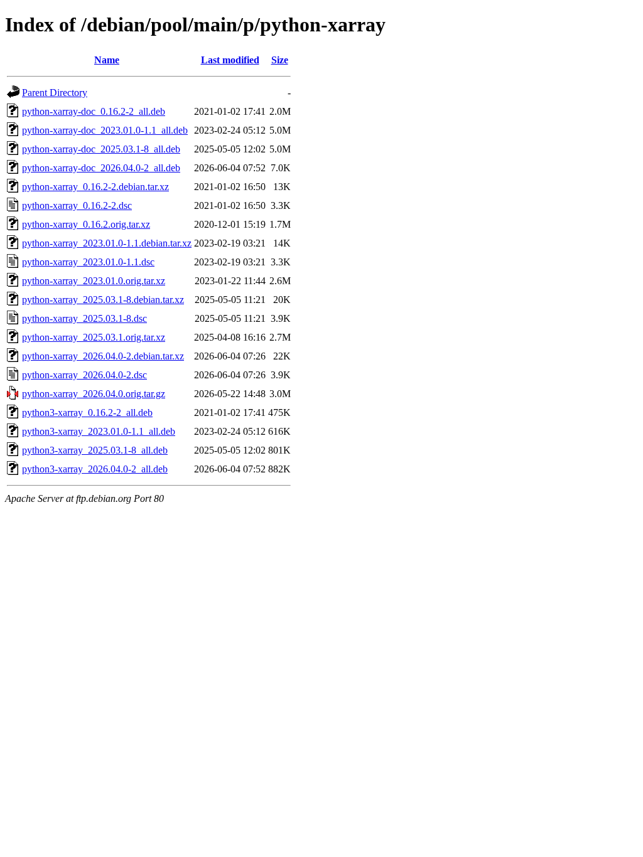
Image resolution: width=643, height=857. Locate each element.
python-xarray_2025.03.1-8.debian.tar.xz (103, 299)
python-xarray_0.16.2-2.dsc (77, 205)
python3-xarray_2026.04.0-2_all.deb (95, 469)
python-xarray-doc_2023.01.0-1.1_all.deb (105, 130)
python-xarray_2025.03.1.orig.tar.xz (93, 337)
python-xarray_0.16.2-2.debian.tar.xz (95, 186)
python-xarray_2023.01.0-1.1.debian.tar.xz (107, 243)
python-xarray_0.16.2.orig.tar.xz (86, 224)
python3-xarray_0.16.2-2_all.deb (87, 412)
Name (106, 60)
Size (279, 60)
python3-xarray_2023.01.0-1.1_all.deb (98, 431)
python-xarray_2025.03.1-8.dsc (84, 318)
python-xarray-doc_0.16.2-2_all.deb (93, 111)
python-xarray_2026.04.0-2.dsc (84, 375)
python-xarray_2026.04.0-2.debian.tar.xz (103, 356)
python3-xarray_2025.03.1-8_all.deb (95, 450)
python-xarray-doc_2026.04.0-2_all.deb (101, 167)
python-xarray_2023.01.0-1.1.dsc (88, 262)
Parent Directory (54, 92)
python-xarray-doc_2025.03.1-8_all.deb (101, 149)
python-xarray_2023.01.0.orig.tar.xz (93, 280)
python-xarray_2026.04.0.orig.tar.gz (93, 393)
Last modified (230, 60)
